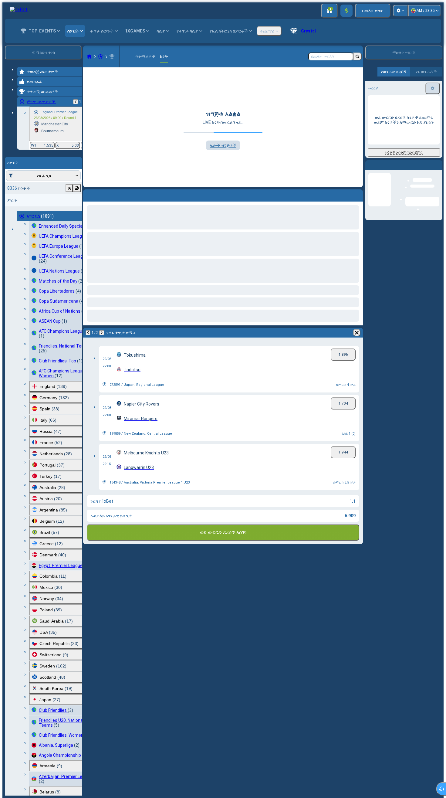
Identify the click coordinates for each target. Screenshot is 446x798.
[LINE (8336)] (89, 56)
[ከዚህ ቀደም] (75, 101)
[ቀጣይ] (103, 194)
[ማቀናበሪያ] (400, 10)
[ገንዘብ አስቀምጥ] (346, 11)
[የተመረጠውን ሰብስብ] (69, 188)
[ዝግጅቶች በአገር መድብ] (77, 188)
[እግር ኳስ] (100, 56)
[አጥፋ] (356, 194)
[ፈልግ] (357, 56)
